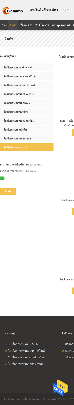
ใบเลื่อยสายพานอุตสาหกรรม (19, 94)
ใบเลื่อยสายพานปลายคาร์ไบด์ (19, 76)
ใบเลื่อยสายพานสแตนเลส (17, 138)
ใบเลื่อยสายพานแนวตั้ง (16, 147)
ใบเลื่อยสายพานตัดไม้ (15, 129)
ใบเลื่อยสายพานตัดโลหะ (17, 103)
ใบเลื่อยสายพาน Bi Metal (18, 67)
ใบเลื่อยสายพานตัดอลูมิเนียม (19, 120)
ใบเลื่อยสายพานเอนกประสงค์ (19, 85)
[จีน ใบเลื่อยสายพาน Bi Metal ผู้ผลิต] (12, 10)
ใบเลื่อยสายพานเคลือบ (16, 112)
